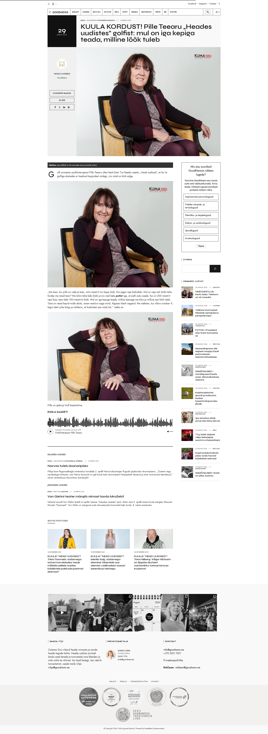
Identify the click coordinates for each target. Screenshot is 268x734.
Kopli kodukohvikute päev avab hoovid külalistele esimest (206, 456)
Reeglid (123, 681)
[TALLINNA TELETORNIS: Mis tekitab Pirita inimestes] (62, 612)
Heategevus (59, 461)
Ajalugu (216, 287)
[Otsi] (215, 268)
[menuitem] (75, 12)
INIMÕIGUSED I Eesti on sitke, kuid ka (207, 474)
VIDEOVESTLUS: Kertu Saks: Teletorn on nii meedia (206, 294)
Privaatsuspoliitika (173, 660)
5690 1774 (122, 656)
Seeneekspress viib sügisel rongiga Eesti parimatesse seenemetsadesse (207, 352)
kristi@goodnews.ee (126, 659)
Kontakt (155, 681)
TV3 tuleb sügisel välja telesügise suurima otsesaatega (207, 437)
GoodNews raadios (106, 20)
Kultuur (64, 491)
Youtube (213, 3)
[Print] (68, 107)
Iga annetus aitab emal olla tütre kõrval (207, 419)
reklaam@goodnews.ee (187, 667)
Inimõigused (200, 367)
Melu (215, 430)
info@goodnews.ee (173, 650)
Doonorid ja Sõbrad (73, 461)
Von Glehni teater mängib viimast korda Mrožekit (86, 496)
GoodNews (92, 20)
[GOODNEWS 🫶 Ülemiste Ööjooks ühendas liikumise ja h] (203, 612)
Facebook (192, 3)
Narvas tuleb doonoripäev (68, 466)
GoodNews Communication (154, 728)
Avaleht (112, 681)
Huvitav (216, 388)
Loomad (216, 305)
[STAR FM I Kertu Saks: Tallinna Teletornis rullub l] (175, 612)
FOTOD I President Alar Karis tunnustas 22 (206, 333)
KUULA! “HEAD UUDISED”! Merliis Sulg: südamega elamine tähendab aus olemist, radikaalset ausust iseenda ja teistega (108, 562)
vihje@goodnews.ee (59, 667)
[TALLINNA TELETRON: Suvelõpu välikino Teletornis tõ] (90, 612)
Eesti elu (57, 491)
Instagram (203, 3)
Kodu (83, 20)
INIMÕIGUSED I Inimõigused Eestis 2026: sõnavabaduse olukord (207, 375)
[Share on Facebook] (55, 107)
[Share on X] (59, 107)
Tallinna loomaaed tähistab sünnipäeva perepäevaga (207, 313)
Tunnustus (200, 326)
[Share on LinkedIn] (64, 107)
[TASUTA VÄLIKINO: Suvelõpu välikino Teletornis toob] (118, 612)
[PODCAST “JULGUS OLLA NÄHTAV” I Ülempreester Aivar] (147, 612)
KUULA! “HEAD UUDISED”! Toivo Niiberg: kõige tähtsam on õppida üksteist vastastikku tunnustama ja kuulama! (152, 562)
